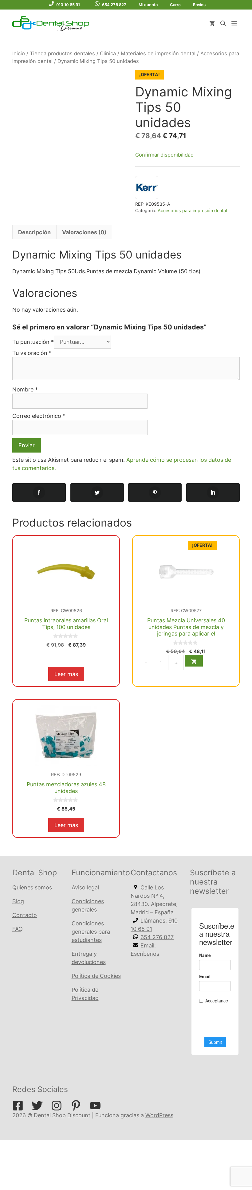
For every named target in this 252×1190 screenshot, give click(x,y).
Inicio (18, 53)
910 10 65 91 (68, 4)
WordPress (159, 1115)
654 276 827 (114, 4)
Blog (18, 901)
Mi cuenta (148, 4)
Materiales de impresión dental (158, 53)
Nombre (25, 389)
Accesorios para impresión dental (192, 210)
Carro (175, 4)
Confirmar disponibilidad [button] (164, 155)
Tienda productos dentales (62, 53)
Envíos (199, 4)
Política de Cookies (96, 976)
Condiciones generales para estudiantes (91, 931)
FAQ (17, 929)
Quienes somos (32, 887)
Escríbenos (145, 954)
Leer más (66, 674)
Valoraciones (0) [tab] (84, 232)
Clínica (108, 53)
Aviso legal (85, 887)
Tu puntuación (33, 342)
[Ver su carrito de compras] (212, 24)
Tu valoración (32, 353)
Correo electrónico (38, 416)
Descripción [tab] (34, 232)
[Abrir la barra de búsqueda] (223, 24)
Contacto (24, 915)
